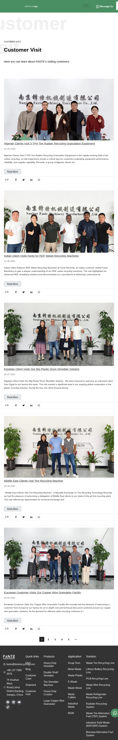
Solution (91, 656)
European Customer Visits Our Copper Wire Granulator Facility (42, 592)
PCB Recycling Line (97, 678)
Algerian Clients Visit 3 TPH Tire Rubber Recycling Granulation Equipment (49, 143)
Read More (12, 171)
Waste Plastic (75, 675)
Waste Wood (75, 688)
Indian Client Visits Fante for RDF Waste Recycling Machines (41, 255)
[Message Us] (98, 6)
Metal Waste (74, 669)
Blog (28, 669)
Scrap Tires (74, 663)
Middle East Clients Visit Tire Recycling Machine (33, 480)
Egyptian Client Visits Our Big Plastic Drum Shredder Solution (41, 369)
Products (49, 656)
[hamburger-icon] (86, 5)
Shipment (31, 685)
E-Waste (72, 681)
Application (74, 656)
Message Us (106, 6)
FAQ (28, 663)
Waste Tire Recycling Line (100, 663)
